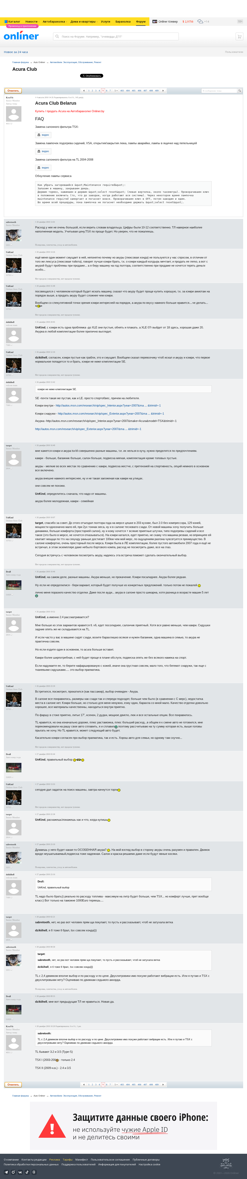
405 (133, 90)
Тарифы (68, 1159)
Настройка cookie (149, 1164)
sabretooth (11, 222)
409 (157, 90)
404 (128, 90)
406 (139, 90)
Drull (8, 572)
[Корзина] (239, 36)
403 (122, 90)
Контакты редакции (34, 1159)
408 (151, 90)
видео (45, 134)
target (9, 445)
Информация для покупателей (117, 1164)
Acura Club (24, 69)
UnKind (9, 252)
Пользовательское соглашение (110, 1159)
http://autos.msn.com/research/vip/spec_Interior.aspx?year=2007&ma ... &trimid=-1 (108, 405)
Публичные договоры (146, 1159)
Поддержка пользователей (79, 1164)
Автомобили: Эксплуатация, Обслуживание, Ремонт (75, 62)
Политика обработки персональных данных (31, 1164)
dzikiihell (10, 322)
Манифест (81, 1159)
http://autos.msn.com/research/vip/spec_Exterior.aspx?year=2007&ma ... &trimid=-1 (111, 413)
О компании (11, 1159)
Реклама (54, 1159)
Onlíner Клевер (168, 21)
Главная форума (20, 62)
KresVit (9, 97)
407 (145, 90)
